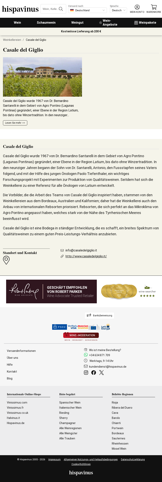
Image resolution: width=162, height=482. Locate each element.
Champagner (67, 423)
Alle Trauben (67, 438)
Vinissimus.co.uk (17, 412)
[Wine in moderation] (81, 336)
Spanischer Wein (69, 402)
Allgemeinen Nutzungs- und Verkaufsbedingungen (91, 459)
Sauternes (118, 438)
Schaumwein (46, 22)
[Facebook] (94, 373)
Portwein (117, 428)
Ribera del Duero (122, 407)
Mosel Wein (119, 448)
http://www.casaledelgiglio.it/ (86, 256)
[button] (137, 9)
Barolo (116, 417)
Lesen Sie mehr (13, 122)
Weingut (77, 22)
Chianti (116, 423)
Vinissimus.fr (15, 407)
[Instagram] (87, 373)
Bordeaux (118, 433)
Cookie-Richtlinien (81, 464)
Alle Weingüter (68, 433)
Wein (17, 22)
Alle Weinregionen (70, 428)
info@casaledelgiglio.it (81, 250)
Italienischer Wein (70, 407)
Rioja (115, 402)
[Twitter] (102, 373)
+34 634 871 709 (99, 355)
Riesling (64, 412)
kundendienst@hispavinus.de (107, 366)
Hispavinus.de (15, 423)
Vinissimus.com (17, 402)
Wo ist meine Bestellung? (105, 350)
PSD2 (62, 327)
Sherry (63, 417)
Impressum (54, 459)
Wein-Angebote (110, 22)
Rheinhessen (120, 443)
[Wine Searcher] (128, 291)
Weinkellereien (12, 39)
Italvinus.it (13, 417)
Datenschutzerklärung (133, 459)
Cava (115, 412)
